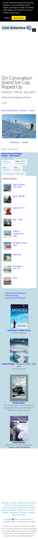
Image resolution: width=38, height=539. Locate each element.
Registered (6, 169)
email (33, 522)
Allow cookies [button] (19, 18)
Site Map (5, 503)
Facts (34, 503)
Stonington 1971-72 (17, 267)
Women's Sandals (9, 510)
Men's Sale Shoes (19, 515)
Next (32, 110)
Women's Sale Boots (10, 512)
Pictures (13, 503)
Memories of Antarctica (15, 293)
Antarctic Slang (12, 295)
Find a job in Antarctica (15, 298)
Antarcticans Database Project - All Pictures (12, 154)
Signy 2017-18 (18, 208)
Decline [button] (6, 18)
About (29, 519)
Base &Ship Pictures (7, 162)
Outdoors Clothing (27, 512)
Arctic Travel (23, 508)
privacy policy (23, 522)
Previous (23, 110)
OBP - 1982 (17, 219)
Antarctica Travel (19, 505)
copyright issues (9, 522)
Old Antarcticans (24, 503)
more (4, 102)
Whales (32, 508)
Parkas (31, 510)
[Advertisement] (19, 53)
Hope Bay (16, 254)
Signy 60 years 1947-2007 (18, 185)
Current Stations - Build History (13, 174)
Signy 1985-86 (18, 196)
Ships (14, 278)
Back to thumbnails (10, 110)
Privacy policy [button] (15, 13)
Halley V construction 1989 (18, 233)
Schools (14, 508)
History (8, 505)
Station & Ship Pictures (20, 162)
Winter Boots (23, 510)
